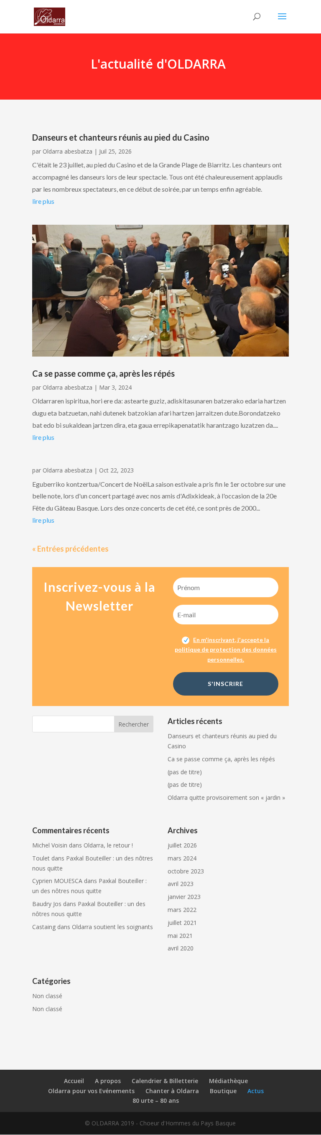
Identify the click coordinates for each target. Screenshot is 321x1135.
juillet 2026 (182, 845)
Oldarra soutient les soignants (112, 927)
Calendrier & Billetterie (165, 1081)
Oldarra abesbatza (67, 151)
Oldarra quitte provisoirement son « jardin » (226, 797)
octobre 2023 (186, 871)
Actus (255, 1091)
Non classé (47, 996)
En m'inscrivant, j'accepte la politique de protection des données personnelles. (226, 649)
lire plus (43, 201)
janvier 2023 (184, 897)
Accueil (74, 1081)
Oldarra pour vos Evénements (91, 1091)
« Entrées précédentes (70, 548)
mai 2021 (180, 936)
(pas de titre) (185, 772)
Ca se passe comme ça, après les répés (103, 373)
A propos (108, 1081)
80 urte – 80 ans (155, 1100)
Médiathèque (228, 1081)
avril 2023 (181, 884)
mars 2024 (182, 858)
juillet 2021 (182, 923)
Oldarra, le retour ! (108, 845)
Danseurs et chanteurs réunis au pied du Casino (120, 137)
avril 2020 (181, 948)
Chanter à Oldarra (172, 1091)
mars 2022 (182, 910)
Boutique (223, 1091)
